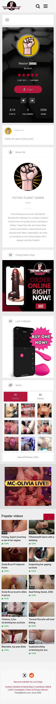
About (44, 690)
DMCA (48, 687)
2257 (11, 690)
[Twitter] (23, 100)
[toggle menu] (7, 20)
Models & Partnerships (23, 687)
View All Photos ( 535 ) (28, 457)
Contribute (39, 687)
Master (27, 63)
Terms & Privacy (33, 690)
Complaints (20, 690)
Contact (8, 687)
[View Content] (12, 6)
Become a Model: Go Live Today (28, 682)
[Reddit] (32, 100)
